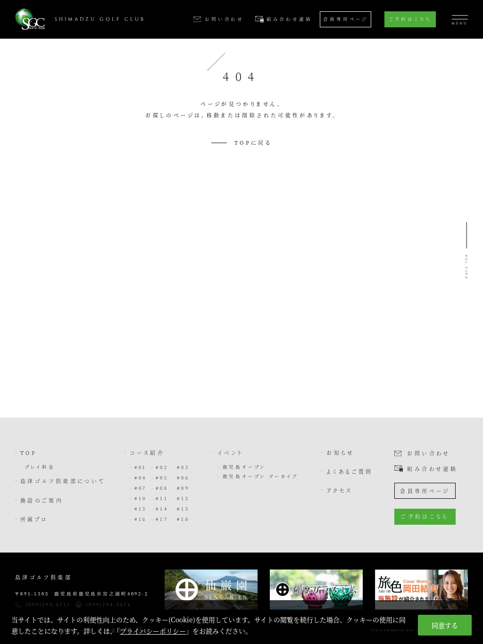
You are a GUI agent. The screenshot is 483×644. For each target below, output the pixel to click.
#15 (183, 508)
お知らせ (340, 452)
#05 (162, 477)
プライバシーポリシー (153, 631)
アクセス (339, 490)
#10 (140, 498)
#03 (183, 467)
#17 (162, 519)
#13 (140, 508)
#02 (162, 467)
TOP (28, 452)
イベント (230, 452)
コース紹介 (147, 452)
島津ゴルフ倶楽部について (62, 481)
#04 (140, 477)
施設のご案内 (41, 500)
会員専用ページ (345, 19)
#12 (183, 498)
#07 (140, 488)
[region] (241, 622)
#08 (162, 488)
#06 (183, 477)
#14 (162, 508)
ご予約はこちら (410, 19)
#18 (183, 519)
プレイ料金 (40, 466)
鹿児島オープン (244, 466)
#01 (140, 467)
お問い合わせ (428, 453)
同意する (445, 625)
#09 (183, 488)
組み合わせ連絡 (432, 468)
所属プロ (34, 519)
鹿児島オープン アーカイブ (260, 476)
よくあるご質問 (349, 471)
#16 (140, 519)
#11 (162, 498)
